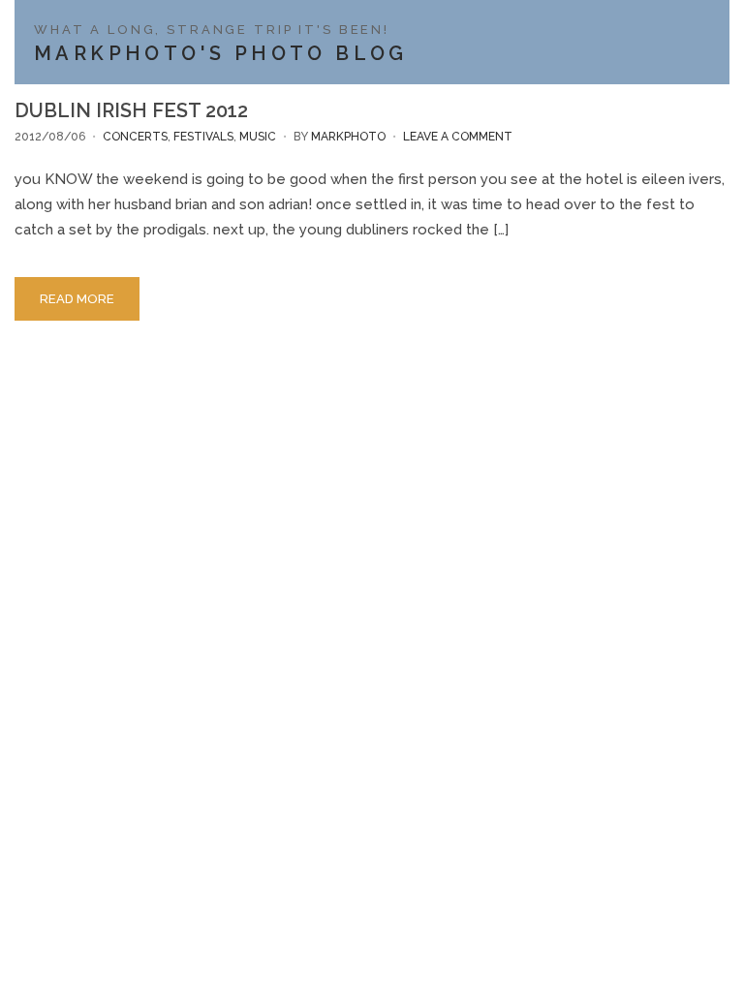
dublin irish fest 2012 (131, 110)
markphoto (348, 136)
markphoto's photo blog (221, 53)
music (257, 136)
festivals (203, 136)
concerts (135, 136)
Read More (77, 299)
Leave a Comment (457, 136)
